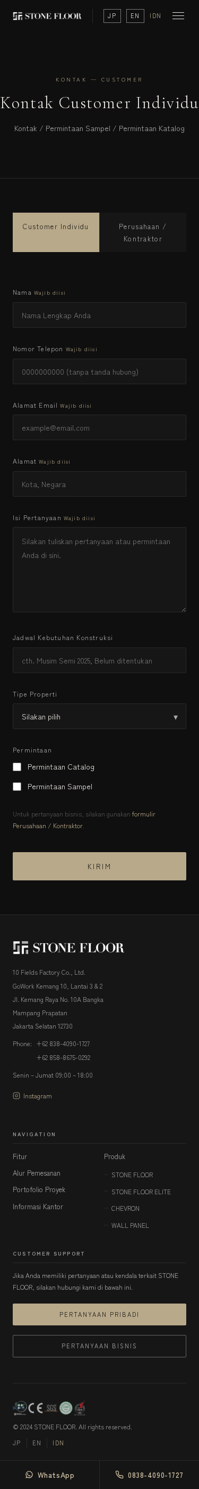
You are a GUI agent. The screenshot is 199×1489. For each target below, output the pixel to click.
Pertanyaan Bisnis (99, 1345)
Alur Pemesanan (36, 1173)
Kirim (99, 866)
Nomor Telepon (55, 348)
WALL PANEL (130, 1224)
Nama (39, 291)
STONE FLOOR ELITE (141, 1191)
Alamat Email (52, 404)
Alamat (42, 460)
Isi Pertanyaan (54, 517)
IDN (156, 15)
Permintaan (32, 749)
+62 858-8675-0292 (63, 1057)
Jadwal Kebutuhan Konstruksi (63, 637)
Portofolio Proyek (39, 1189)
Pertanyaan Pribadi (99, 1314)
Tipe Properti (35, 693)
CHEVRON (125, 1207)
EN (135, 15)
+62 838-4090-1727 (63, 1043)
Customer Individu (56, 226)
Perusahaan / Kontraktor (143, 232)
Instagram (37, 1095)
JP (112, 15)
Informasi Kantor (38, 1206)
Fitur (20, 1156)
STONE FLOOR (132, 1174)
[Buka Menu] (178, 15)
